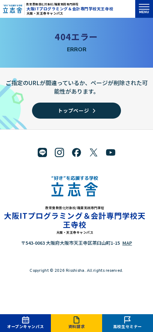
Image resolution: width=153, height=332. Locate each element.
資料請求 (76, 326)
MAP (127, 242)
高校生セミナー (127, 326)
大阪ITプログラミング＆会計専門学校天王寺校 (69, 8)
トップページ (73, 110)
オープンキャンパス (25, 326)
